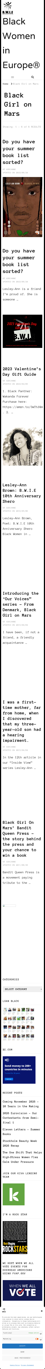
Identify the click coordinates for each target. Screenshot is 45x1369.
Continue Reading (13, 306)
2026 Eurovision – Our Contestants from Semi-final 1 (21, 1118)
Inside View (10, 696)
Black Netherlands (14, 359)
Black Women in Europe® (21, 44)
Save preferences (22, 1358)
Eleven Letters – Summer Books (21, 1132)
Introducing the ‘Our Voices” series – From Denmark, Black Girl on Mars (21, 604)
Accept (22, 1346)
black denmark (11, 135)
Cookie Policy (15, 1365)
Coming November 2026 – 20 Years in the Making (21, 1104)
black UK (19, 362)
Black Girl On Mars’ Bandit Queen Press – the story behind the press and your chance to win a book (22, 838)
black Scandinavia (22, 584)
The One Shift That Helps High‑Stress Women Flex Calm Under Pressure (22, 1157)
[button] (42, 1311)
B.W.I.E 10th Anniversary (18, 472)
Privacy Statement (27, 1365)
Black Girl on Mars (27, 356)
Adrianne (11, 169)
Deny (22, 1352)
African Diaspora (13, 353)
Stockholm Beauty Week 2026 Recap (20, 1143)
